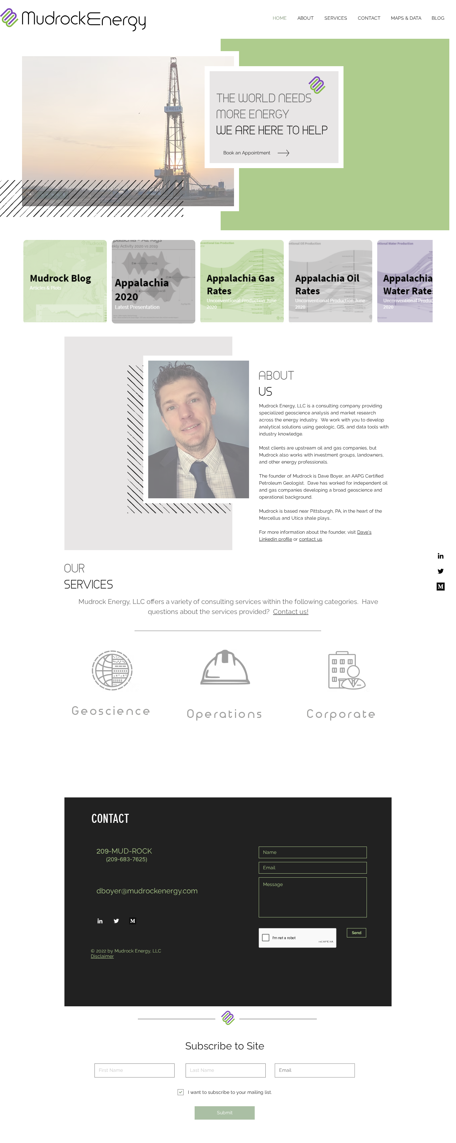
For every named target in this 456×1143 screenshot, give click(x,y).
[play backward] (31, 282)
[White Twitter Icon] (116, 920)
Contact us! (290, 612)
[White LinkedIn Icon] (99, 920)
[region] (111, 710)
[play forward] (424, 282)
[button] (153, 282)
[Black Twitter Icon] (441, 571)
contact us (310, 539)
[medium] (441, 587)
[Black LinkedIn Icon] (441, 556)
